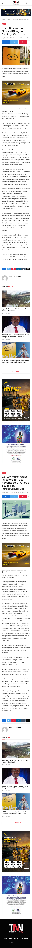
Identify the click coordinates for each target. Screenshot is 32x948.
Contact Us (24, 938)
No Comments (15, 38)
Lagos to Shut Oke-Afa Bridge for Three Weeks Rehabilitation (15, 310)
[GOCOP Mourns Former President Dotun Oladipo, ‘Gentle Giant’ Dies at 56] (16, 324)
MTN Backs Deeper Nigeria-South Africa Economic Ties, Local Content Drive (15, 362)
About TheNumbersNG (11, 938)
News (3, 24)
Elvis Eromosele (15, 276)
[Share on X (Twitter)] (14, 42)
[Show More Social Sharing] (28, 42)
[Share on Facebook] (6, 42)
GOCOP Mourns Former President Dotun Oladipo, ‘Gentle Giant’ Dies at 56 (15, 336)
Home (3, 19)
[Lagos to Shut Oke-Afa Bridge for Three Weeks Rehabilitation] (16, 299)
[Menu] (3, 3)
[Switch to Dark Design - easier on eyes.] (27, 3)
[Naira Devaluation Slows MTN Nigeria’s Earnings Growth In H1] (16, 55)
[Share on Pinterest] (23, 42)
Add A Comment (16, 371)
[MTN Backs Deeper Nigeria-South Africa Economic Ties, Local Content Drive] (16, 350)
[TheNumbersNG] (16, 3)
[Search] (29, 3)
